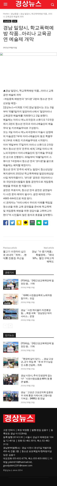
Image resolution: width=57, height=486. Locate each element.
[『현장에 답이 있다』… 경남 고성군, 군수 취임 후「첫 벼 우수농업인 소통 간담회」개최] (10, 362)
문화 (14, 21)
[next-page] (10, 326)
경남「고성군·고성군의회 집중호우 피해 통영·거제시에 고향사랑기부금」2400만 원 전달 (37, 395)
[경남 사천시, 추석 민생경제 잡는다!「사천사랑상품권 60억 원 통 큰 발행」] (10, 379)
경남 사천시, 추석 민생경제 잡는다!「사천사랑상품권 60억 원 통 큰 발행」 (36, 378)
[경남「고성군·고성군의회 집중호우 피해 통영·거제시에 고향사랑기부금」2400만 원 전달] (10, 396)
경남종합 (14, 13)
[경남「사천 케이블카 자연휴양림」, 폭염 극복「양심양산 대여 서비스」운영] (10, 314)
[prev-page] (5, 326)
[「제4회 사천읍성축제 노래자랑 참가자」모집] (10, 299)
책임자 (36, 451)
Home (6, 13)
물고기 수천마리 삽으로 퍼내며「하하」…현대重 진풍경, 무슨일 (15, 255)
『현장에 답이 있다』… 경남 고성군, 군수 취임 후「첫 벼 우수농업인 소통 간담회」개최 (37, 362)
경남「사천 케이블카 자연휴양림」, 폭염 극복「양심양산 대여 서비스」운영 (36, 313)
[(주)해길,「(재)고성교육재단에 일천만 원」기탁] (10, 284)
